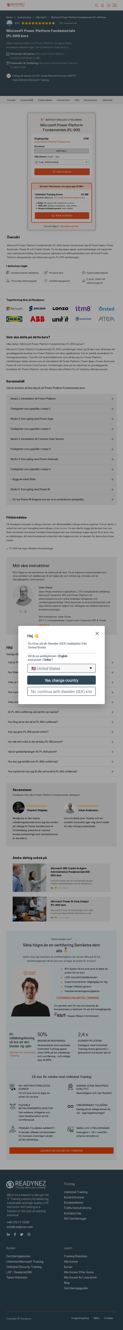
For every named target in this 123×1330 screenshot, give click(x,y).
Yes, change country (61, 680)
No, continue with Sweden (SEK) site (61, 691)
